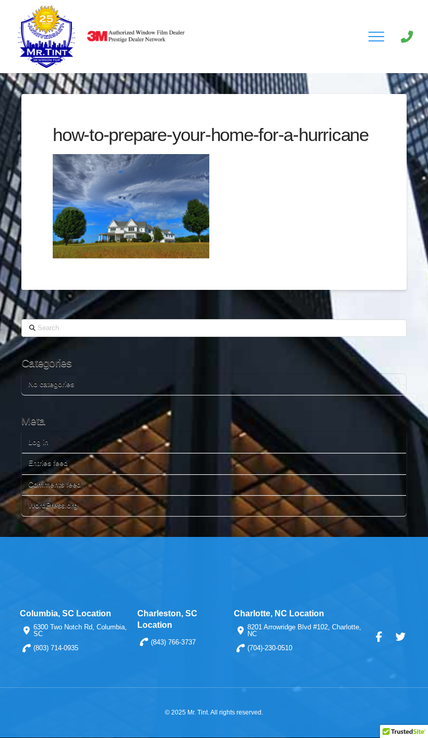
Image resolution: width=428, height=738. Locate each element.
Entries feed (48, 463)
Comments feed (54, 484)
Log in (38, 442)
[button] (376, 36)
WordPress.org (53, 505)
